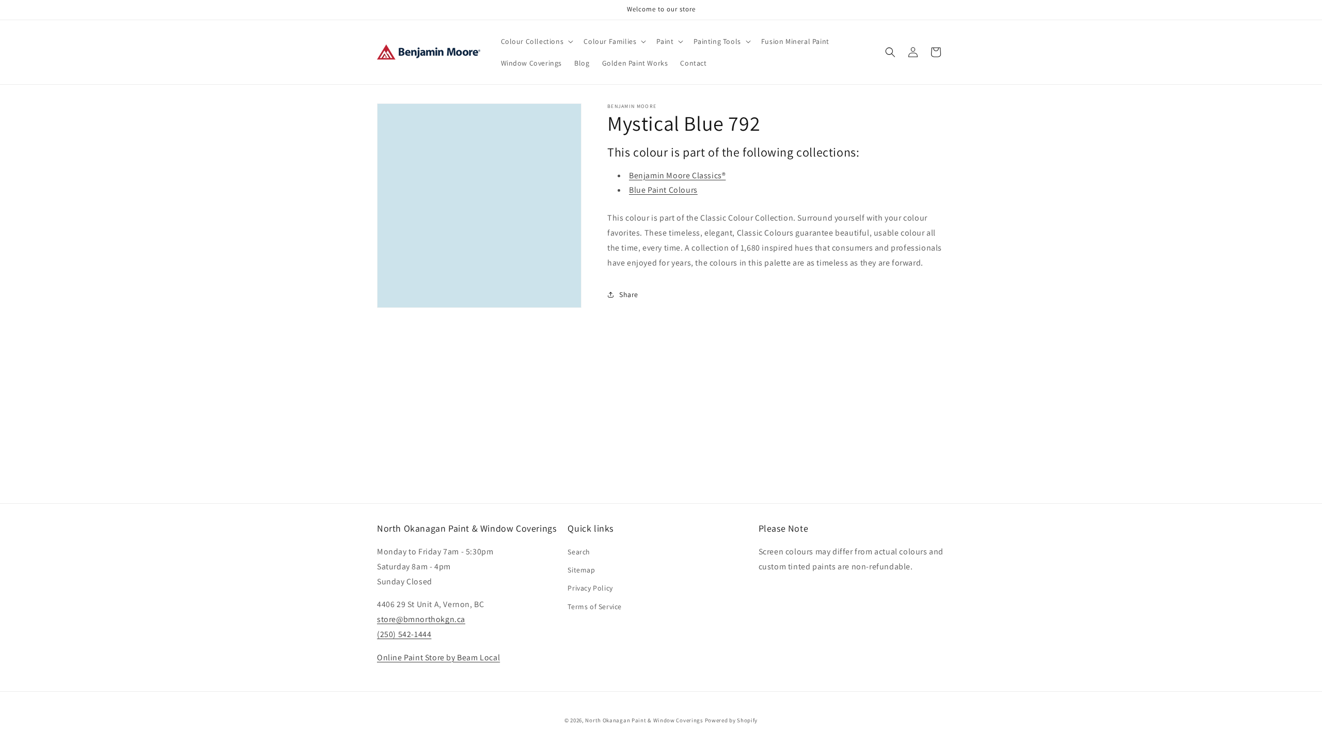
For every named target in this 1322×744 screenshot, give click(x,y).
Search (579, 551)
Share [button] (628, 294)
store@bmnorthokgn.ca (421, 619)
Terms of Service (595, 606)
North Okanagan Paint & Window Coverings (644, 720)
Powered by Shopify (731, 720)
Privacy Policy (590, 588)
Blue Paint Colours (663, 189)
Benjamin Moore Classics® (677, 175)
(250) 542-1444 (404, 634)
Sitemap (581, 570)
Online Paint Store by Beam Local (438, 657)
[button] (536, 41)
